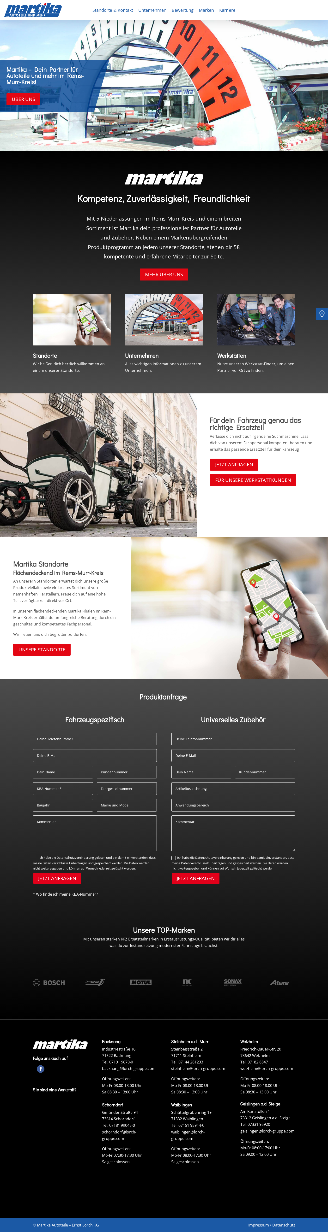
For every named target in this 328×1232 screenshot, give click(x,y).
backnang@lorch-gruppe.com (129, 1068)
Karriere (227, 10)
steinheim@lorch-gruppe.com (198, 1068)
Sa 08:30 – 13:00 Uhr (120, 1092)
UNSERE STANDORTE (41, 649)
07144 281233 (190, 1062)
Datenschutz (283, 1225)
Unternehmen (152, 10)
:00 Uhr (273, 1147)
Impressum (258, 1225)
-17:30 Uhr (201, 1155)
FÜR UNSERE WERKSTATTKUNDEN (253, 480)
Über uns (23, 99)
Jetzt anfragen (57, 878)
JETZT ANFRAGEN (234, 464)
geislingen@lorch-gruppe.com (267, 1131)
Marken (206, 10)
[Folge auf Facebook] (40, 1069)
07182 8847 (258, 1062)
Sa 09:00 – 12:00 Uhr (259, 1154)
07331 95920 (259, 1124)
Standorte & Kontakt (112, 10)
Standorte (45, 355)
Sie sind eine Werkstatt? (54, 1089)
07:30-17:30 (124, 1155)
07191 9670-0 (121, 1062)
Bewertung (183, 10)
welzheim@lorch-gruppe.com (266, 1068)
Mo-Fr (108, 1085)
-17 (264, 1147)
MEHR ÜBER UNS (164, 274)
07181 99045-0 (122, 1125)
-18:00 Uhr (132, 1085)
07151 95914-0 (191, 1125)
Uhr (138, 1155)
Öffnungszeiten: (116, 1078)
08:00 (118, 1085)
